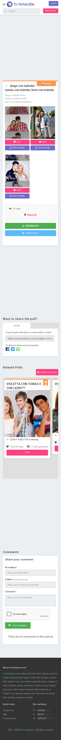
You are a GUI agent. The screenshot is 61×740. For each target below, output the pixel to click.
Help (5, 714)
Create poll (50, 11)
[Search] (6, 11)
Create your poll (48, 372)
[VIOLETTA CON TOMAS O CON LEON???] (27, 455)
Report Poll (32, 215)
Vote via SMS (18, 148)
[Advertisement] (30, 47)
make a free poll (11, 677)
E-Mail (16, 579)
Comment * (10, 591)
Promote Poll (32, 233)
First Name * (11, 567)
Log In (53, 3)
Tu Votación (9, 673)
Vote (18, 142)
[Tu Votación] (19, 4)
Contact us (8, 710)
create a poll (30, 681)
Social (17, 325)
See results (32, 226)
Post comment (19, 625)
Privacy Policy (9, 718)
